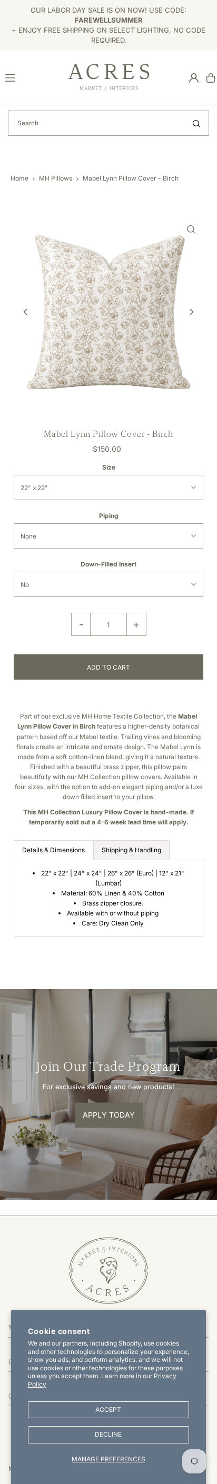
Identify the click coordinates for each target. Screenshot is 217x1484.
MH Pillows (55, 178)
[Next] (191, 312)
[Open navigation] (31, 77)
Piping (109, 516)
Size (108, 467)
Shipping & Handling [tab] (131, 850)
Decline (108, 1434)
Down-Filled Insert (108, 564)
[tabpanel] (108, 898)
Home (19, 178)
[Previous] (25, 312)
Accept (108, 1409)
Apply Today (109, 1115)
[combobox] (108, 123)
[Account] (194, 78)
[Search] (196, 123)
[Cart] (210, 78)
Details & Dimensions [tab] (53, 850)
